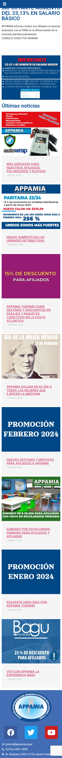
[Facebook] (10, 732)
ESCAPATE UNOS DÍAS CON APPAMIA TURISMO (27, 604)
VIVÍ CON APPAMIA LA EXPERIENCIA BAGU (23, 673)
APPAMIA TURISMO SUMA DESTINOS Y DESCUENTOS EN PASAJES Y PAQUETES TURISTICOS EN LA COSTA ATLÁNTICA (29, 314)
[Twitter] (31, 732)
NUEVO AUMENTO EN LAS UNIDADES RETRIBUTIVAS (25, 238)
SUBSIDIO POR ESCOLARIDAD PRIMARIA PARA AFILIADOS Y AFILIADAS (28, 532)
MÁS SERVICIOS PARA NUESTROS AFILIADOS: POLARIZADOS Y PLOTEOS (26, 167)
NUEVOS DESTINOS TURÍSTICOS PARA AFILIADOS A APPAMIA (30, 461)
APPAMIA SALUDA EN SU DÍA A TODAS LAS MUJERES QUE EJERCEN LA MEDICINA (29, 390)
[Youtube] (51, 732)
